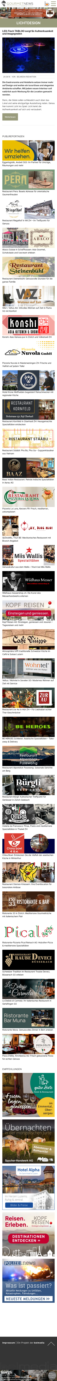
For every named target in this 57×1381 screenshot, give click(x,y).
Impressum (8, 1342)
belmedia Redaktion (26, 77)
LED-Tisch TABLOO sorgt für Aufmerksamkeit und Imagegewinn (27, 32)
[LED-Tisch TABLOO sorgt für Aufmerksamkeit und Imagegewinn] (28, 55)
